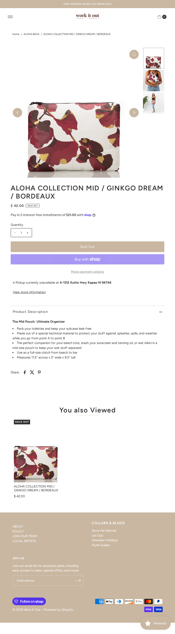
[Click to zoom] (134, 54)
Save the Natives (104, 530)
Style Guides (101, 545)
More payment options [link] (87, 272)
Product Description (30, 312)
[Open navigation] (10, 17)
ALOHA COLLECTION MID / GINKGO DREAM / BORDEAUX (36, 488)
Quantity (17, 225)
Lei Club (97, 535)
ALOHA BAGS (31, 34)
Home (15, 34)
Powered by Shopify (58, 610)
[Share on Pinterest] (39, 372)
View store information (29, 292)
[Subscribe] (78, 580)
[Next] (134, 112)
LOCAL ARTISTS (24, 541)
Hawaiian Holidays (105, 540)
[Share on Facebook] (25, 372)
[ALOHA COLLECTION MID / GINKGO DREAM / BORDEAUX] (36, 451)
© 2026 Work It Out (26, 610)
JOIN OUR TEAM (24, 536)
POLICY (18, 531)
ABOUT (17, 526)
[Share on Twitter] (32, 372)
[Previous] (17, 112)
